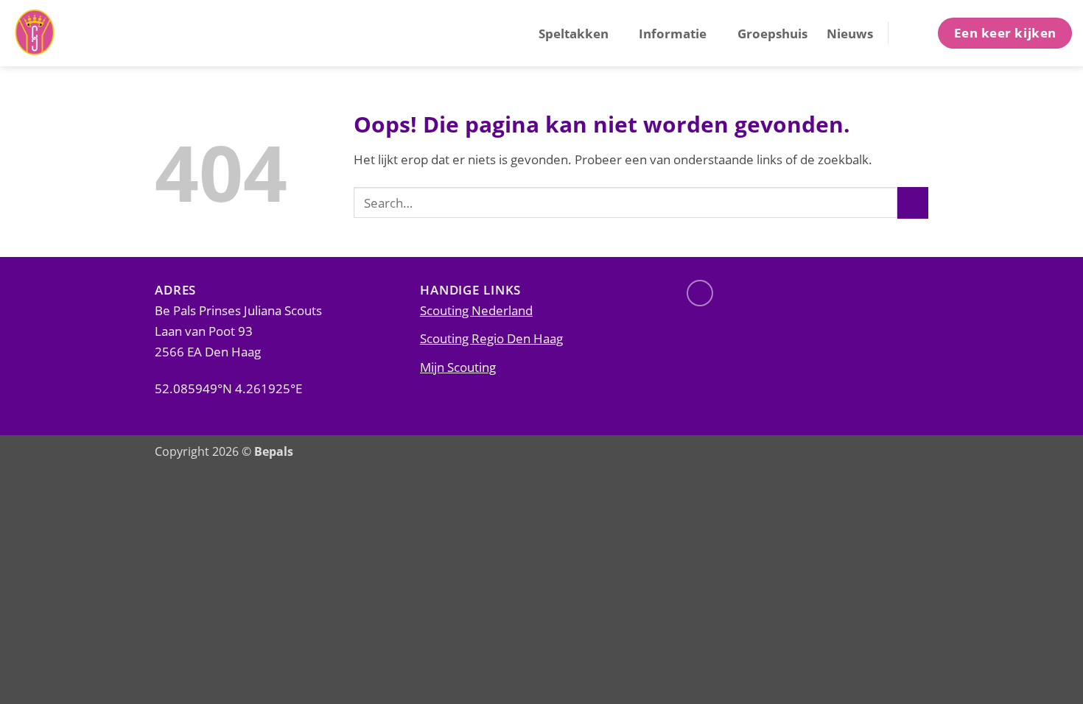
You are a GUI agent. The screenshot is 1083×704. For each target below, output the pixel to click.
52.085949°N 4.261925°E (228, 388)
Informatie (673, 33)
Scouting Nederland (476, 310)
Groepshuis (772, 33)
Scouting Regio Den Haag (491, 338)
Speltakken (574, 33)
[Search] (911, 32)
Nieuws (850, 33)
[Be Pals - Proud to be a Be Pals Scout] (84, 33)
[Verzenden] (912, 203)
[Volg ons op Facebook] (700, 293)
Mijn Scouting (458, 367)
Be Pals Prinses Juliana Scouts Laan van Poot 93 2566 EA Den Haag (238, 330)
